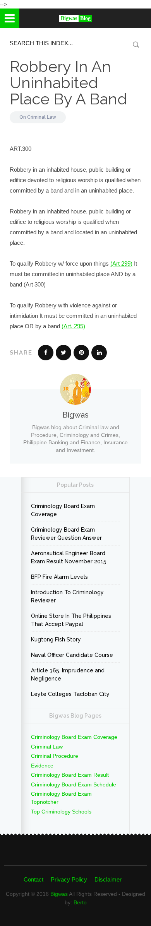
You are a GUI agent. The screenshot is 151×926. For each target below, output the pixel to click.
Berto (80, 902)
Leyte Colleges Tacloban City (70, 694)
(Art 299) (121, 263)
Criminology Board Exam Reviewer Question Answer (66, 534)
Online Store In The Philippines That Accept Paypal (71, 620)
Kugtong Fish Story (56, 639)
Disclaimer (108, 879)
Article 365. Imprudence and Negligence (68, 674)
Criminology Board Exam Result (70, 775)
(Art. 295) (73, 326)
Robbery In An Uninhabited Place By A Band (68, 82)
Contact (33, 879)
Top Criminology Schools (61, 811)
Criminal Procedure (54, 756)
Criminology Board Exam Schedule (73, 784)
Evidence (42, 765)
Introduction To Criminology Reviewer (67, 596)
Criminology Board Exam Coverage (63, 510)
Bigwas (59, 894)
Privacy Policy (69, 879)
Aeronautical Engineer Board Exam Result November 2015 (68, 557)
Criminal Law (41, 117)
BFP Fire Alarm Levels (59, 577)
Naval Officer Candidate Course (72, 655)
